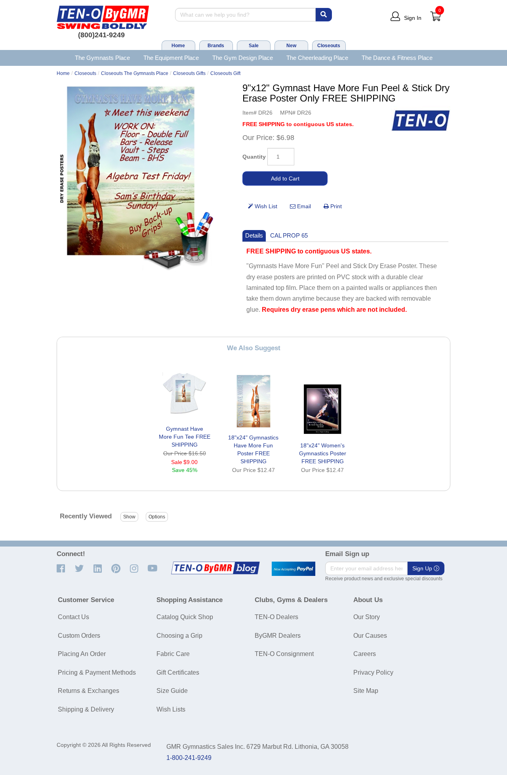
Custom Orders (79, 635)
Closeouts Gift (225, 73)
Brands (216, 45)
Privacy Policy (373, 672)
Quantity (254, 156)
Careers (364, 653)
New (291, 45)
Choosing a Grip (179, 635)
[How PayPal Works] (293, 569)
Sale (254, 45)
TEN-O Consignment (284, 653)
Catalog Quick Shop (184, 617)
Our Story (366, 617)
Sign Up (423, 568)
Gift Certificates (177, 672)
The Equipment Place (171, 57)
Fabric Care (173, 653)
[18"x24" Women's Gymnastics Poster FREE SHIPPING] (322, 409)
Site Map (365, 690)
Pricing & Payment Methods (97, 672)
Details (254, 235)
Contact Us (73, 617)
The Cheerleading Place (317, 57)
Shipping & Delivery (86, 709)
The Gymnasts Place (102, 57)
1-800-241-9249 (189, 757)
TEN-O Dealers (276, 617)
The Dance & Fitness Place (397, 57)
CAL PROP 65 (289, 235)
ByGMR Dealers (278, 635)
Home (178, 45)
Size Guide (172, 690)
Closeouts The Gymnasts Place (134, 73)
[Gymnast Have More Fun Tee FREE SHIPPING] (184, 392)
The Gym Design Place (242, 57)
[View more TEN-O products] (420, 121)
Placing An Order (82, 653)
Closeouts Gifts (189, 73)
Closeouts (328, 45)
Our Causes (370, 635)
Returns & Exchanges (88, 690)
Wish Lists (170, 709)
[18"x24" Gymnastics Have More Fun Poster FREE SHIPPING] (253, 401)
